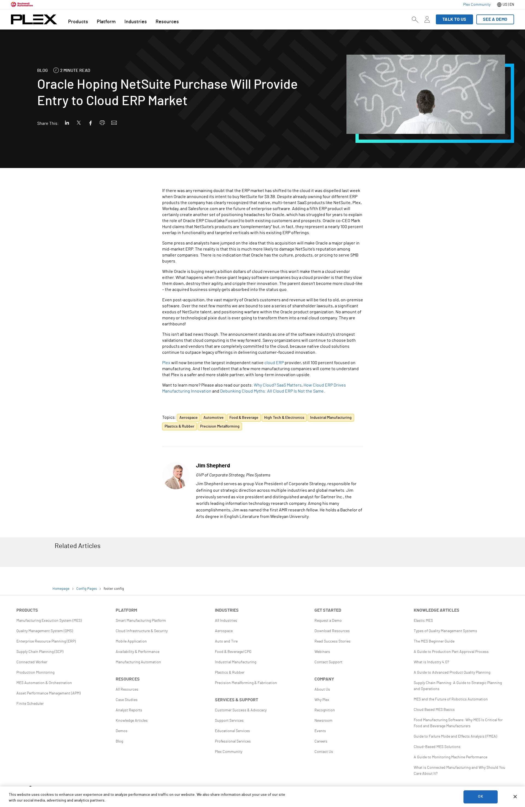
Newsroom (323, 721)
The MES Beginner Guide (434, 641)
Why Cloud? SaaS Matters (278, 385)
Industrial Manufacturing (235, 662)
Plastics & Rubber (229, 673)
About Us (322, 689)
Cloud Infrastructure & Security (142, 631)
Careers (320, 741)
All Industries (226, 621)
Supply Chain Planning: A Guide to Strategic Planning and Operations (458, 686)
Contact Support (328, 662)
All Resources (127, 689)
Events (320, 731)
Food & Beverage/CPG (233, 652)
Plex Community (228, 752)
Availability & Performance (137, 652)
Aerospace (224, 631)
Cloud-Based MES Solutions (437, 747)
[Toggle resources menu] (427, 23)
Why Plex (321, 700)
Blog (119, 741)
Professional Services (233, 741)
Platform (106, 21)
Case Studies (127, 700)
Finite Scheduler (30, 704)
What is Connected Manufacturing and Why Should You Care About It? (459, 771)
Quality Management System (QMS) (44, 631)
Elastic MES (423, 621)
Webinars (322, 652)
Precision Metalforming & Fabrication (246, 683)
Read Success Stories (332, 641)
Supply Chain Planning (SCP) (39, 652)
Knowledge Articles (132, 721)
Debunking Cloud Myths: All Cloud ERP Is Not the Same (272, 391)
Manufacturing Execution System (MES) (49, 621)
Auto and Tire (226, 641)
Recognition (324, 710)
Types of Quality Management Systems (445, 631)
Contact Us (323, 752)
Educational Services (232, 731)
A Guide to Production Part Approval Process (451, 652)
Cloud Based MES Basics (434, 710)
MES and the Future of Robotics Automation (451, 699)
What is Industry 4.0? (431, 662)
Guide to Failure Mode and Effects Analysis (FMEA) (455, 736)
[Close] (515, 796)
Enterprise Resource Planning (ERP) (46, 641)
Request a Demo (328, 621)
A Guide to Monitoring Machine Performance (450, 757)
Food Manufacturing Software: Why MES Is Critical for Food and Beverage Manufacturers (458, 723)
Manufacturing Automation (138, 662)
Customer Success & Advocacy (241, 710)
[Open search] (415, 19)
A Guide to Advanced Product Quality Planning (452, 673)
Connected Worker (31, 662)
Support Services (229, 721)
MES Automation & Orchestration (44, 683)
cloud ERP (274, 363)
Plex (166, 363)
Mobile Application (131, 641)
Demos (121, 731)
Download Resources (332, 631)
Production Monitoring (35, 673)
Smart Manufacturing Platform (141, 621)
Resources (167, 21)
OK (480, 797)
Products (78, 21)
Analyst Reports (129, 710)
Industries (135, 21)
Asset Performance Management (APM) (48, 693)
